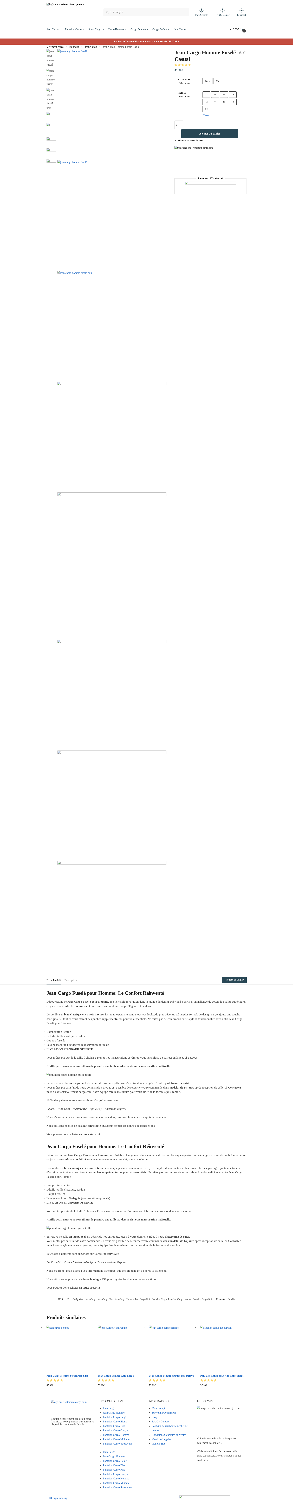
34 (206, 94)
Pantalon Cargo (159, 1299)
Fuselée (231, 1299)
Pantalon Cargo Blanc (115, 1421)
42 (206, 101)
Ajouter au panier (209, 133)
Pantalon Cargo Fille (114, 1425)
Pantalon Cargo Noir (203, 1299)
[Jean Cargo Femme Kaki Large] (121, 1349)
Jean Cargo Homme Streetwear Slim (67, 1375)
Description (70, 980)
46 (224, 101)
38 (224, 94)
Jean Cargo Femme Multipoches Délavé (171, 1375)
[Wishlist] (87, 1330)
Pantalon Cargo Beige (115, 1417)
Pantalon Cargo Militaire (116, 1439)
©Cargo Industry (58, 1498)
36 (215, 94)
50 (206, 109)
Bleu (207, 81)
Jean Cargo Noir (143, 1299)
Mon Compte (201, 15)
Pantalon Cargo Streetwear (117, 1443)
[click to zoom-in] (111, 103)
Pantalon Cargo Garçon (115, 1430)
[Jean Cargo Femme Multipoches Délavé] (172, 1349)
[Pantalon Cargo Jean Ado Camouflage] (223, 1349)
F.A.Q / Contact (222, 15)
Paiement (241, 15)
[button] (183, 65)
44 (215, 101)
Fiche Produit (54, 980)
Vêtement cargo (55, 46)
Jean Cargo (91, 46)
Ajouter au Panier (234, 979)
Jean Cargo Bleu (105, 1299)
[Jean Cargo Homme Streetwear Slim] (70, 1349)
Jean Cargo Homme (124, 1299)
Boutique (74, 46)
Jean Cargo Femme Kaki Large (116, 1375)
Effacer (206, 115)
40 (232, 94)
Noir (218, 81)
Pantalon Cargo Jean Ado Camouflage (222, 1375)
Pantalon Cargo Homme (179, 1299)
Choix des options (69, 1391)
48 (232, 101)
